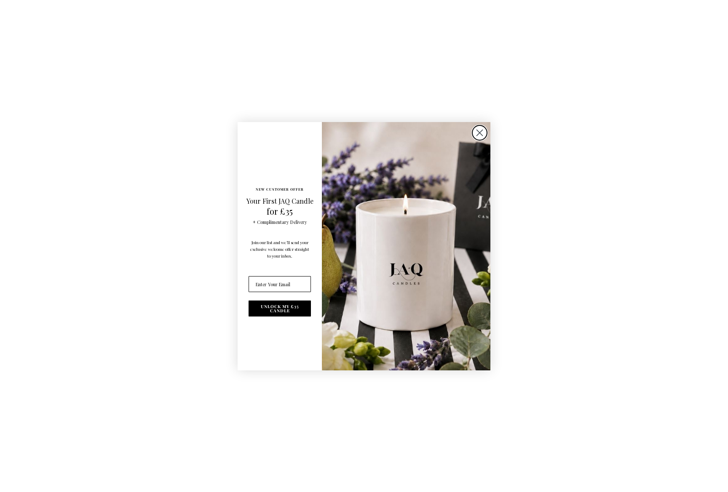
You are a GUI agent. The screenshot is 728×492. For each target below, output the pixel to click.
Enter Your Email (267, 270)
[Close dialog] (479, 132)
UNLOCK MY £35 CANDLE (280, 308)
